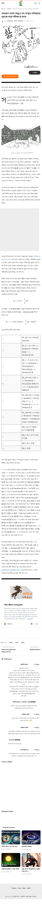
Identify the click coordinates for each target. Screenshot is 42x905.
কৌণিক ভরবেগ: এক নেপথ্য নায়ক (9, 846)
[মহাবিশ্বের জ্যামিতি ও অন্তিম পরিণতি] (10, 860)
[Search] (38, 3)
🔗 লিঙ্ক (35, 72)
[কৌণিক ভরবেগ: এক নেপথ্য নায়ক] (10, 837)
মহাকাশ (29, 843)
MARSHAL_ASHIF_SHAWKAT (16, 21)
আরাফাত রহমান (25, 714)
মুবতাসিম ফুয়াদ (24, 664)
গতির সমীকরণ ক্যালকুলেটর (10, 76)
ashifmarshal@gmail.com (12, 570)
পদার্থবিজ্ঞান (5, 843)
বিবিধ (24, 843)
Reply (37, 664)
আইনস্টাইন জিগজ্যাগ (27, 846)
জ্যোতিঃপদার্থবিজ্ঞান (31, 840)
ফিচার (37, 841)
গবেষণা (25, 840)
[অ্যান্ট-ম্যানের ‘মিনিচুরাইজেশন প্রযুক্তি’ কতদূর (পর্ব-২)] (31, 860)
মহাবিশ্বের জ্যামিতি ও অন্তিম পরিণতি (10, 869)
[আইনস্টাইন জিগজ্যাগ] (31, 837)
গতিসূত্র (10, 642)
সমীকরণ (22, 642)
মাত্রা (17, 642)
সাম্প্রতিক (34, 843)
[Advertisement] (21, 229)
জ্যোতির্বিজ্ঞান (26, 841)
